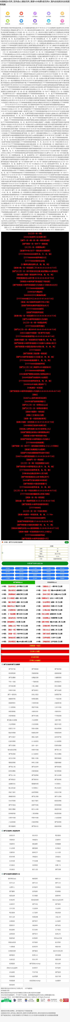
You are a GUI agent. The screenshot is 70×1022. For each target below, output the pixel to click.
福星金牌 (12, 895)
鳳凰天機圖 (12, 809)
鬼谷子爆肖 (35, 800)
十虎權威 (12, 946)
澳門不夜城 (12, 805)
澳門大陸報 (12, 745)
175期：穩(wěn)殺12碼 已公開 (17, 641)
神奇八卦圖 (35, 762)
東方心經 (12, 917)
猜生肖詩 (35, 835)
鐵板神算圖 (58, 826)
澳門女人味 (12, 775)
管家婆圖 (21, 578)
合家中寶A (58, 720)
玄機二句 (58, 865)
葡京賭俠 (58, 835)
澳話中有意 (58, 724)
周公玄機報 (58, 754)
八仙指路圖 (58, 817)
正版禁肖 (58, 839)
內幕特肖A (58, 711)
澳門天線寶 (58, 690)
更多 (66, 542)
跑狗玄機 (21, 575)
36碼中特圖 (35, 749)
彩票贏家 (12, 963)
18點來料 (35, 925)
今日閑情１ (58, 783)
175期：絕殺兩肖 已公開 (15, 590)
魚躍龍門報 (58, 694)
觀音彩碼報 (58, 800)
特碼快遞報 (35, 698)
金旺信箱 (62, 571)
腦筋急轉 (35, 848)
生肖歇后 (58, 848)
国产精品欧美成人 (6, 1015)
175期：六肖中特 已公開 (15, 634)
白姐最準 (58, 980)
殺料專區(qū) (12, 878)
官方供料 (35, 929)
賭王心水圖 (35, 809)
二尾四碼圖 (35, 813)
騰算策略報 (58, 758)
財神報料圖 (12, 813)
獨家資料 (35, 878)
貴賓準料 (58, 895)
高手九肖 (12, 883)
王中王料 (12, 908)
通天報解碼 (12, 826)
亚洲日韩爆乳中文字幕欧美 (20, 1015)
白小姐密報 (58, 741)
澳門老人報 (12, 766)
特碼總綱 (58, 844)
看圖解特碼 (35, 783)
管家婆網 (12, 980)
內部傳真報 (12, 715)
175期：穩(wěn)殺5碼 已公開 (51, 590)
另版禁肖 (12, 844)
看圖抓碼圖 (12, 762)
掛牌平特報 (35, 805)
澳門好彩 (58, 925)
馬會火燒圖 (35, 728)
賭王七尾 (35, 869)
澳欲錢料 (35, 844)
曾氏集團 (58, 955)
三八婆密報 (12, 707)
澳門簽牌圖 (35, 775)
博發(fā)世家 (12, 942)
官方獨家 (35, 895)
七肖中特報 (58, 707)
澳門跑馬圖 (58, 669)
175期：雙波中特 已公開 (49, 610)
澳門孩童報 (58, 822)
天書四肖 (12, 852)
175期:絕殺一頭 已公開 (14, 598)
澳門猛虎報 (58, 779)
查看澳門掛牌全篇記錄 (35, 563)
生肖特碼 (12, 861)
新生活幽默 (58, 686)
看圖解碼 (35, 575)
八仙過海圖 (12, 822)
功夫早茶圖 (12, 800)
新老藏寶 (49, 575)
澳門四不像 (12, 669)
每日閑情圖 (58, 771)
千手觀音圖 (58, 715)
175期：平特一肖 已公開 (15, 626)
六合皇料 (58, 908)
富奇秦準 (35, 887)
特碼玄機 (35, 917)
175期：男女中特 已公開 (49, 626)
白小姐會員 (35, 741)
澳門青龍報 (58, 766)
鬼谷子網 (58, 976)
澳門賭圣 (35, 951)
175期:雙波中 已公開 (13, 606)
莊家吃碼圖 (58, 745)
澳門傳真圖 (35, 669)
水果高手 (12, 904)
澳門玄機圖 (12, 677)
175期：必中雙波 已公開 (15, 586)
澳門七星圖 (58, 796)
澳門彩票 (58, 972)
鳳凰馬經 (12, 938)
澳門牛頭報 (35, 715)
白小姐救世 (35, 754)
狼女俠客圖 (58, 728)
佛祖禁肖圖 (58, 809)
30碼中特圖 (12, 690)
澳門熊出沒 (35, 826)
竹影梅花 (58, 887)
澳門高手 (35, 921)
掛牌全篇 (21, 571)
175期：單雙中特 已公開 (15, 630)
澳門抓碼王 (35, 690)
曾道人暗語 (35, 694)
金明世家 (12, 934)
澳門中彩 (35, 904)
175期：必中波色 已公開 (49, 641)
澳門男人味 (58, 749)
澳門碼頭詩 (12, 779)
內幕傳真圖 (35, 771)
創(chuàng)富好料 (58, 900)
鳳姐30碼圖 (12, 732)
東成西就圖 (58, 813)
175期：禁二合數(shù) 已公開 (51, 594)
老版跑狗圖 (58, 673)
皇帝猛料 (35, 891)
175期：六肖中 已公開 (48, 637)
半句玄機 (35, 861)
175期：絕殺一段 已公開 (15, 602)
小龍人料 (58, 917)
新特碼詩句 (58, 681)
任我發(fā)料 (12, 951)
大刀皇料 (35, 912)
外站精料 (12, 972)
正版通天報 (58, 703)
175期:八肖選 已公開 (13, 622)
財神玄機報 (12, 771)
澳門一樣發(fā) (12, 694)
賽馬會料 (12, 985)
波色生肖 (12, 835)
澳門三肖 (58, 883)
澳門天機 (58, 869)
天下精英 (58, 929)
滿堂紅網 (58, 959)
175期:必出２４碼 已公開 (49, 598)
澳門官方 (35, 934)
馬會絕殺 (12, 976)
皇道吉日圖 (58, 792)
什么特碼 (12, 848)
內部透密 (35, 865)
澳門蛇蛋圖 (12, 754)
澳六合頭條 (58, 775)
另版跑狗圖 (35, 673)
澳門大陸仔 (12, 737)
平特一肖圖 (12, 681)
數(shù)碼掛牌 (35, 571)
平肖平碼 (35, 972)
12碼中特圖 (12, 817)
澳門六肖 (35, 883)
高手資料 (35, 578)
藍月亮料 (8, 571)
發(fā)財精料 (35, 900)
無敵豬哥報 (12, 698)
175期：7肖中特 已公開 (14, 618)
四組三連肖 (12, 792)
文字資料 (49, 568)
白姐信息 (12, 959)
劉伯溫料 (12, 929)
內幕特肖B (35, 711)
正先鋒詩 (12, 865)
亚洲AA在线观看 (39, 1015)
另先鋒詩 (12, 869)
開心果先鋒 (12, 788)
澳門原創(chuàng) (35, 963)
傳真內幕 (58, 946)
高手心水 (62, 568)
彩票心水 (35, 955)
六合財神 (35, 908)
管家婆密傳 (58, 732)
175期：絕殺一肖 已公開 (49, 602)
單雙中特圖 (35, 817)
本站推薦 (49, 578)
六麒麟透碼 (58, 677)
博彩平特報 (35, 707)
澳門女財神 (35, 766)
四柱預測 (58, 912)
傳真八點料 (35, 737)
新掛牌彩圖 (12, 673)
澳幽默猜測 (12, 796)
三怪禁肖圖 (35, 703)
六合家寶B (35, 720)
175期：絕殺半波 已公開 (49, 634)
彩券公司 (58, 934)
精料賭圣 (12, 955)
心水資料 (58, 921)
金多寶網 (35, 976)
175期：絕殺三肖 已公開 (15, 637)
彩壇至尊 (35, 946)
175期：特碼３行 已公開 (49, 606)
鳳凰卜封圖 (35, 758)
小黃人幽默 (35, 686)
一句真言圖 (58, 698)
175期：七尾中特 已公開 (15, 610)
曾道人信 (8, 575)
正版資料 (21, 568)
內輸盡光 (35, 839)
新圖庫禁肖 (12, 703)
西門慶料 (12, 891)
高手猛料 (58, 968)
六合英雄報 (35, 724)
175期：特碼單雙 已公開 (49, 618)
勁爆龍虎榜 (35, 732)
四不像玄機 (12, 686)
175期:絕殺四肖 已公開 (48, 614)
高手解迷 (8, 568)
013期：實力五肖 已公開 (15, 614)
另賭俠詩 (12, 839)
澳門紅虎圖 (35, 796)
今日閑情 (8, 578)
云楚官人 (12, 887)
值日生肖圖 (12, 758)
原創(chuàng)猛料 (12, 968)
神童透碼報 (12, 711)
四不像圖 (62, 575)
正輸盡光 (58, 856)
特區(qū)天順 (58, 938)
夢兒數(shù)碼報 (12, 720)
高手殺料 (35, 942)
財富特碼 (12, 856)
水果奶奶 (12, 921)
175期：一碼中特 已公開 (49, 586)
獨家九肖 (58, 878)
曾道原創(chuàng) (35, 980)
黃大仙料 (58, 963)
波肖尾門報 (58, 737)
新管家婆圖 (58, 805)
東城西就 (49, 571)
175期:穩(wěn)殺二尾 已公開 (50, 622)
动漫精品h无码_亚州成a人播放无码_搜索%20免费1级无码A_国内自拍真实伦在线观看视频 (28, 1013)
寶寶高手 (12, 925)
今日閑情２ (35, 788)
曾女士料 (35, 959)
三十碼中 (35, 568)
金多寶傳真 (35, 792)
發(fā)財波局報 (12, 749)
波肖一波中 (35, 745)
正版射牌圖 (35, 822)
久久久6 (31, 1015)
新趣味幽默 (58, 762)
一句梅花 (58, 861)
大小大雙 (58, 852)
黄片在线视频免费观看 (51, 1015)
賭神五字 (35, 852)
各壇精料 (35, 938)
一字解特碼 (35, 681)
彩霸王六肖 (12, 728)
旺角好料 (12, 900)
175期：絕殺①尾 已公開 (15, 594)
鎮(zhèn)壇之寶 (58, 951)
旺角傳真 (58, 891)
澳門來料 (58, 904)
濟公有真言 (58, 788)
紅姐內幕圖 (12, 741)
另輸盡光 (35, 856)
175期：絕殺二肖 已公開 (49, 630)
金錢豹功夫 (12, 783)
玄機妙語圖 (35, 677)
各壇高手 (35, 968)
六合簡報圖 (12, 724)
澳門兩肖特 (35, 779)
